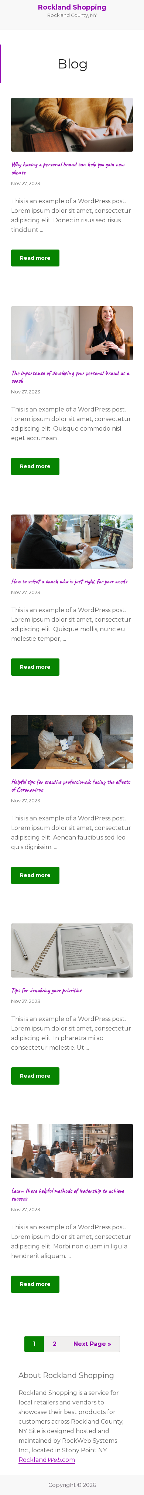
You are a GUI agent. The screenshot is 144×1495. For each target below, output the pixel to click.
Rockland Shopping (72, 7)
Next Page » (92, 1345)
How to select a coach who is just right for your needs (69, 581)
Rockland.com (46, 1459)
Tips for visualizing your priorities (46, 990)
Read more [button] (39, 260)
